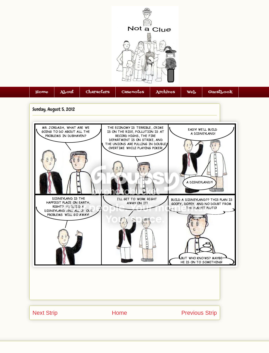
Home (41, 92)
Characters (97, 92)
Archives (165, 92)
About (67, 92)
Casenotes (133, 92)
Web (191, 92)
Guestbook (220, 92)
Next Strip (45, 313)
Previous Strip (199, 313)
